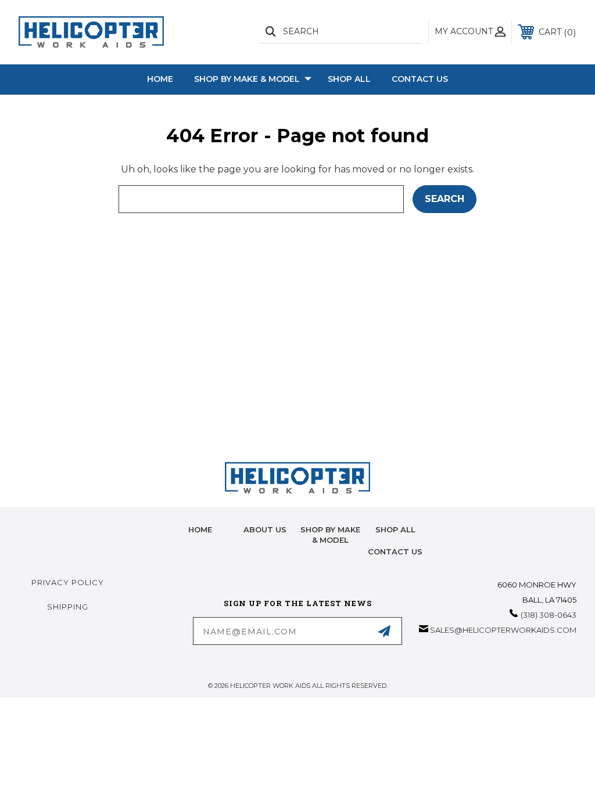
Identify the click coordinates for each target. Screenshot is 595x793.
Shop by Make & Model (247, 79)
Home (160, 79)
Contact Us (420, 79)
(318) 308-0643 (548, 614)
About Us (264, 529)
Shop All (349, 79)
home (200, 529)
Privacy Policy (67, 582)
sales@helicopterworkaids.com (503, 630)
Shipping (67, 606)
